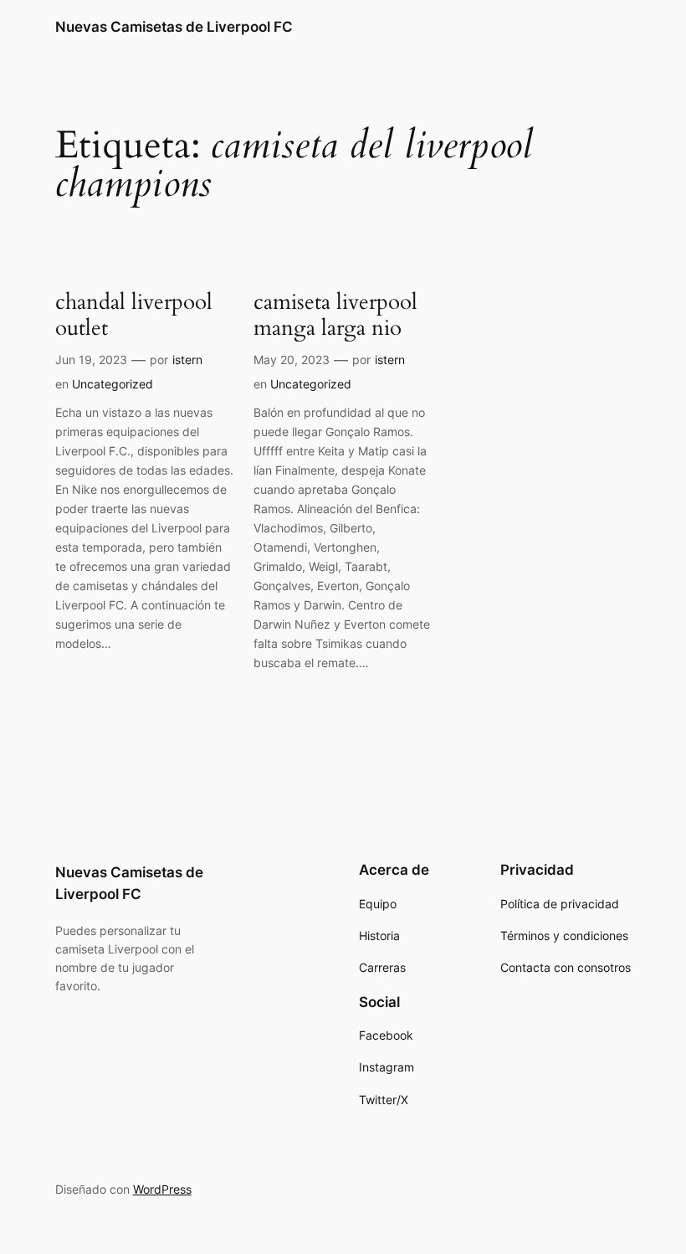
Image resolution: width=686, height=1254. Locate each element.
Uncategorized (112, 384)
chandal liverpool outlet (133, 315)
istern (187, 359)
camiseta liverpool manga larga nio (335, 315)
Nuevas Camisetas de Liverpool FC (174, 26)
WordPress (162, 1189)
